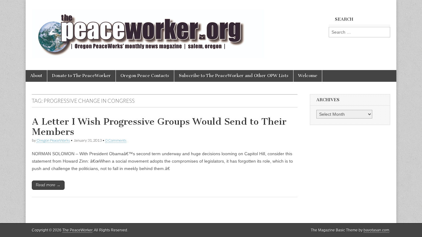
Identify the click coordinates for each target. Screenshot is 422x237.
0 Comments (115, 140)
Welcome (307, 75)
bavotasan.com (376, 230)
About (36, 75)
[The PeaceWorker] (148, 30)
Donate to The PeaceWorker (81, 75)
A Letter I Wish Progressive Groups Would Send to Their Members (159, 127)
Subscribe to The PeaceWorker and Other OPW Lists (234, 75)
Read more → (48, 185)
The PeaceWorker (77, 230)
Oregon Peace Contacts (144, 75)
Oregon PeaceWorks (53, 140)
